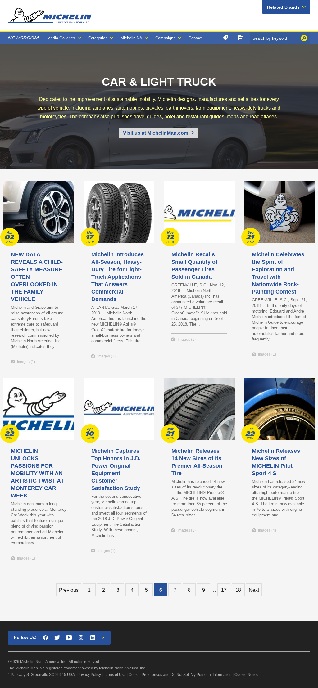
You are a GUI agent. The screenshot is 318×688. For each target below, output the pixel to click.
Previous (69, 590)
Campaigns (165, 38)
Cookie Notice (246, 674)
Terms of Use (115, 674)
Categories (97, 38)
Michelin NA (131, 38)
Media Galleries (61, 38)
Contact (195, 38)
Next (254, 590)
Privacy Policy (89, 674)
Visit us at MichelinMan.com (155, 133)
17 (224, 590)
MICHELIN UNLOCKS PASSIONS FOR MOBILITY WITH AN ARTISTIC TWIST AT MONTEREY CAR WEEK (37, 473)
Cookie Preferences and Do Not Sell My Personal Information (180, 674)
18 (238, 590)
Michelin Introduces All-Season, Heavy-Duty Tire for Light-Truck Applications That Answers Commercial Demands (117, 276)
